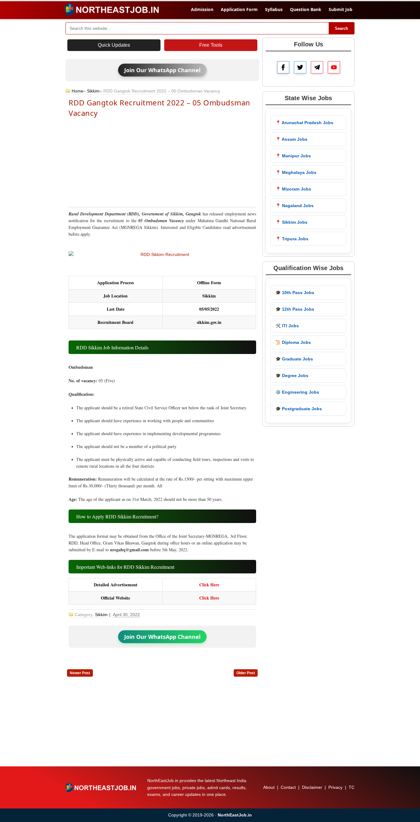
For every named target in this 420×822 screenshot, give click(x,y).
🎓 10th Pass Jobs (294, 292)
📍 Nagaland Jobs (294, 205)
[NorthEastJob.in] (101, 788)
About (269, 787)
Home (77, 90)
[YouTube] (334, 67)
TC (352, 787)
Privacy (335, 787)
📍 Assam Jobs (291, 139)
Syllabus (274, 9)
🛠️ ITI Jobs (287, 325)
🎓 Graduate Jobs (294, 358)
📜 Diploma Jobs (293, 342)
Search (341, 28)
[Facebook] (283, 67)
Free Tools (210, 45)
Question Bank (305, 9)
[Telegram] (317, 67)
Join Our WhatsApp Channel (162, 70)
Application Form (239, 9)
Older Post (245, 673)
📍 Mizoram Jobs (293, 189)
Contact (288, 787)
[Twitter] (300, 67)
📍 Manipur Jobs (293, 155)
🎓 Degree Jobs (291, 375)
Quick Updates (114, 45)
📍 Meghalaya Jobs (295, 172)
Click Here (209, 584)
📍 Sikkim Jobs (291, 222)
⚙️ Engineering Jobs (297, 392)
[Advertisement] (162, 162)
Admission (202, 9)
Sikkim (93, 90)
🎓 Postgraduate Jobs (298, 408)
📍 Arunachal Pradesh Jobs (304, 122)
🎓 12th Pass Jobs (294, 309)
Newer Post (80, 673)
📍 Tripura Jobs (291, 238)
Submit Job (340, 9)
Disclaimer (312, 787)
